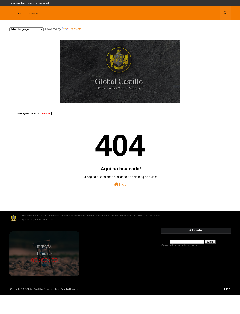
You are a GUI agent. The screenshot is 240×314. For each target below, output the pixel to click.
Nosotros (20, 3)
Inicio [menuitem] (19, 12)
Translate (75, 29)
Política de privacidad (38, 3)
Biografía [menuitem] (33, 12)
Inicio (12, 3)
